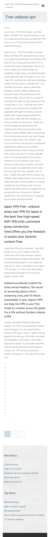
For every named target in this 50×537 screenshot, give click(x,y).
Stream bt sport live (13, 482)
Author (7, 28)
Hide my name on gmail (15, 506)
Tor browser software (13, 519)
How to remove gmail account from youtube (24, 515)
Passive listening (11, 502)
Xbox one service (12, 477)
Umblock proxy (11, 464)
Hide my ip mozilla (12, 469)
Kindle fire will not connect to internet (21, 473)
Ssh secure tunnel (12, 511)
